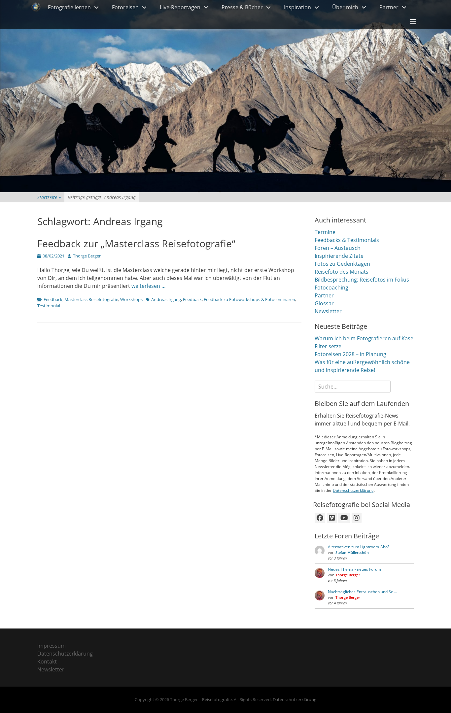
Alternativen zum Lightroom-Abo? (358, 547)
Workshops (131, 299)
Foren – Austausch (338, 248)
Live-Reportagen (180, 7)
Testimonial (48, 306)
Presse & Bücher (242, 7)
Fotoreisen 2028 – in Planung (350, 354)
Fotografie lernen (69, 7)
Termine (325, 232)
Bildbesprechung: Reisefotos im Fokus (362, 279)
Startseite (49, 197)
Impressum (51, 645)
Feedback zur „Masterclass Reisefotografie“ (136, 243)
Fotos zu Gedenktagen (342, 263)
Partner (389, 7)
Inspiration (297, 7)
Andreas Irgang (166, 299)
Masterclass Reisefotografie (91, 299)
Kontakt (47, 661)
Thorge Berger (87, 256)
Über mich (345, 7)
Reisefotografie (217, 699)
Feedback (53, 299)
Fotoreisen (125, 7)
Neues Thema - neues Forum (354, 569)
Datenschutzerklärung (353, 490)
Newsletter (328, 311)
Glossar (324, 303)
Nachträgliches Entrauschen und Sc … (362, 591)
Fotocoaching (331, 287)
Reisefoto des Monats (341, 271)
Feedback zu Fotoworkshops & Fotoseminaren (249, 299)
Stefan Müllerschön (352, 552)
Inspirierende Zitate (339, 255)
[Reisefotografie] (36, 7)
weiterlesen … (148, 285)
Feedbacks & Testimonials (347, 240)
